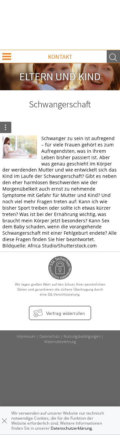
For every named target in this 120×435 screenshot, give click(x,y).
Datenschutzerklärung (71, 428)
